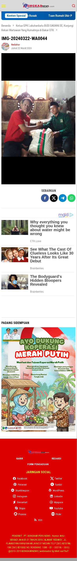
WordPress (58, 490)
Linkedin (58, 496)
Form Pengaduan (38, 464)
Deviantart (22, 502)
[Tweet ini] (54, 198)
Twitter (58, 478)
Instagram (22, 496)
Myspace (58, 502)
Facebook (22, 478)
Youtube (58, 508)
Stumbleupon (22, 490)
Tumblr (58, 484)
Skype (22, 508)
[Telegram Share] (63, 198)
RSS (40, 520)
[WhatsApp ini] (71, 198)
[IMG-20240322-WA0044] (38, 118)
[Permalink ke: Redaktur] (5, 46)
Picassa (22, 514)
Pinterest (22, 484)
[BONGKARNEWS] (38, 5)
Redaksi (56, 458)
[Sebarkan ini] (45, 198)
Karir (19, 458)
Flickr (58, 514)
